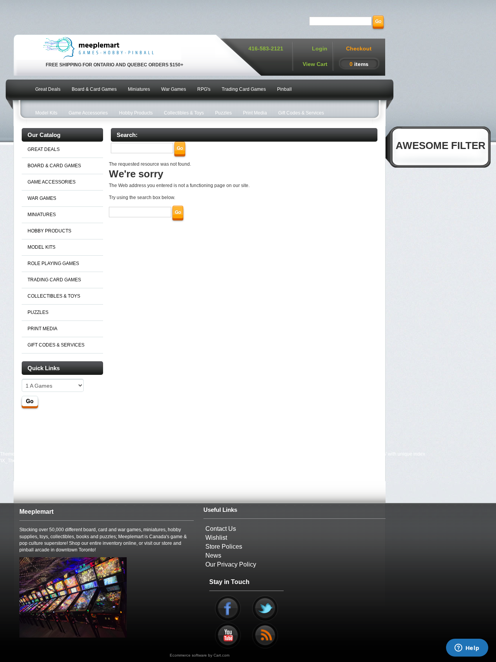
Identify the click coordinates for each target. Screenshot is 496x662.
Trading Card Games (244, 89)
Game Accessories (88, 113)
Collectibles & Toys (184, 113)
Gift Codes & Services (301, 113)
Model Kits (46, 113)
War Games (173, 89)
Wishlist (216, 537)
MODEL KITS (41, 247)
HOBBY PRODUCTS (49, 231)
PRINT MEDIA (42, 328)
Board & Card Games (94, 89)
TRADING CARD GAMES (54, 279)
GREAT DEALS (44, 149)
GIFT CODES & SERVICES (56, 345)
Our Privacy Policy (230, 564)
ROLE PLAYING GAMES (53, 263)
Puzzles (223, 113)
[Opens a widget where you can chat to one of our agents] (467, 648)
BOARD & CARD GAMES (54, 165)
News (213, 555)
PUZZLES (38, 312)
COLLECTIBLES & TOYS (54, 296)
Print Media (255, 113)
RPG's (203, 89)
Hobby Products (136, 113)
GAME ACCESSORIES (52, 182)
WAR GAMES (42, 198)
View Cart (315, 64)
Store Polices (223, 546)
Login (319, 48)
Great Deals (47, 89)
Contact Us (220, 528)
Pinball (284, 89)
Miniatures (139, 89)
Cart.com (221, 655)
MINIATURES (42, 214)
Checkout (359, 48)
